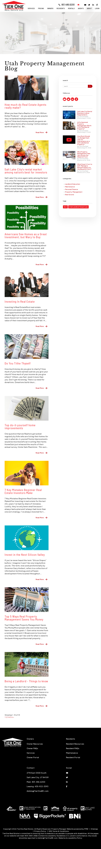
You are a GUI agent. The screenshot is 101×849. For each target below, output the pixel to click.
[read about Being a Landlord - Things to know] (27, 664)
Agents (81, 8)
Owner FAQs (32, 748)
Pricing (41, 8)
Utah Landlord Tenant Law (78, 207)
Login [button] (97, 8)
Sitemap (94, 829)
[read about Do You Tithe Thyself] (27, 346)
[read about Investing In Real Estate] (27, 284)
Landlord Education (72, 184)
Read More (40, 132)
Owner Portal (33, 757)
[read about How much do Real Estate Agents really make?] (27, 88)
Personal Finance (71, 189)
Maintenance (70, 187)
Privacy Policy (40, 831)
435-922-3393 (41, 786)
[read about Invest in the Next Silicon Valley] (27, 537)
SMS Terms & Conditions (59, 831)
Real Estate (69, 194)
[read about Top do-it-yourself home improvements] (27, 408)
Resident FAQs (72, 748)
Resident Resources (75, 744)
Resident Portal (73, 757)
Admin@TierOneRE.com (38, 791)
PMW (86, 829)
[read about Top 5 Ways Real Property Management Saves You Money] (27, 599)
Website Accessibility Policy (70, 838)
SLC (65, 207)
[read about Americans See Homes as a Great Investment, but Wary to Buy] (27, 217)
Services (31, 8)
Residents (61, 8)
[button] (77, 5)
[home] (13, 6)
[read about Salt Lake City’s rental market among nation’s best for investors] (27, 152)
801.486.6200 (68, 4)
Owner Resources (35, 744)
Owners (50, 8)
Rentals (71, 8)
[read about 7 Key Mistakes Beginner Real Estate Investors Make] (27, 473)
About (89, 8)
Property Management (73, 192)
